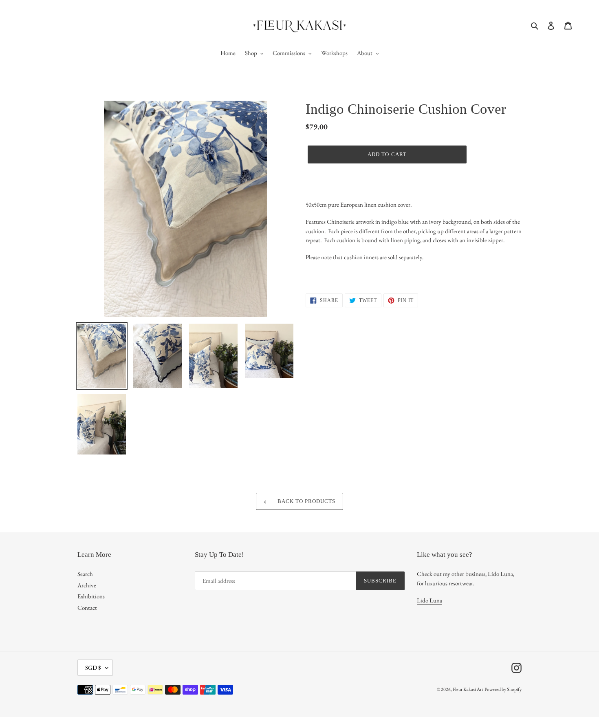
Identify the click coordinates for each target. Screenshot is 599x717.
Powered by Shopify (503, 689)
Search (85, 574)
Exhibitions (91, 596)
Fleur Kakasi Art (468, 689)
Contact (87, 607)
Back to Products (306, 501)
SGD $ (93, 667)
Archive (86, 585)
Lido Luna (429, 600)
